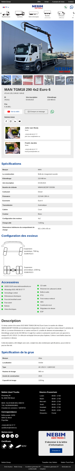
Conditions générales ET (51, 466)
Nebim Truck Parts (67, 462)
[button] (13, 111)
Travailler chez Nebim (49, 462)
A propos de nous (58, 2)
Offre (39, 2)
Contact (71, 2)
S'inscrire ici (56, 450)
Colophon (43, 469)
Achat (47, 2)
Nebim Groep (6, 2)
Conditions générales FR (32, 466)
